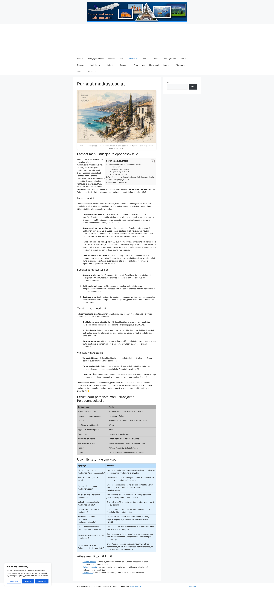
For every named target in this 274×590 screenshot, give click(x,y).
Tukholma (111, 59)
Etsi (168, 82)
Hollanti (110, 65)
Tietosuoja (193, 587)
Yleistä (90, 71)
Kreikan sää (88, 573)
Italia (182, 59)
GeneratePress (135, 587)
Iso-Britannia (95, 65)
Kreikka (132, 59)
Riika (136, 65)
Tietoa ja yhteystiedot (95, 59)
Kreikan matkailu (90, 567)
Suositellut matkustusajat (120, 169)
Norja (79, 71)
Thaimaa (80, 65)
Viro (143, 65)
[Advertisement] (137, 39)
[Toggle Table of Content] (151, 161)
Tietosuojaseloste (169, 59)
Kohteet (80, 59)
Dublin (155, 59)
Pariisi (144, 59)
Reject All (28, 581)
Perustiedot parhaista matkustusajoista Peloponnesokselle (131, 177)
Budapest (123, 65)
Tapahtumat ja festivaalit (120, 172)
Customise (14, 581)
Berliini (122, 59)
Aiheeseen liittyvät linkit (117, 182)
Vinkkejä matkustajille (119, 174)
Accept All (41, 581)
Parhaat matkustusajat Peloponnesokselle (124, 164)
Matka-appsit (154, 65)
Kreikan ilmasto (89, 562)
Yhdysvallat (180, 65)
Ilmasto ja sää (116, 167)
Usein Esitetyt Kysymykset (118, 180)
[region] (27, 574)
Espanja (166, 65)
